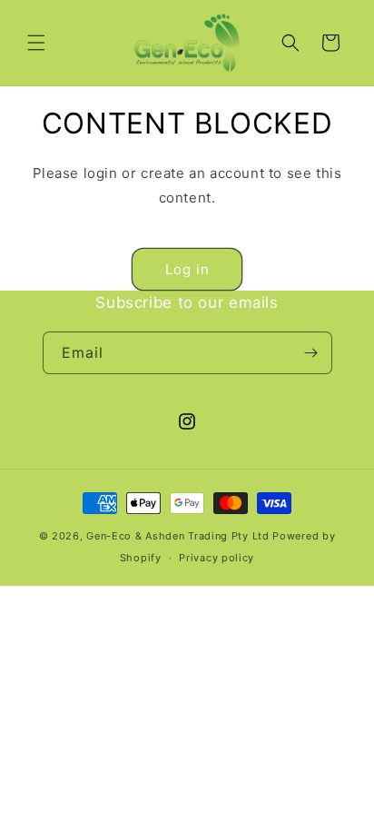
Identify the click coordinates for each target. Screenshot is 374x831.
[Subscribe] (311, 352)
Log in (187, 269)
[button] (36, 43)
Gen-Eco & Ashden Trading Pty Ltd (177, 535)
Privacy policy (216, 557)
